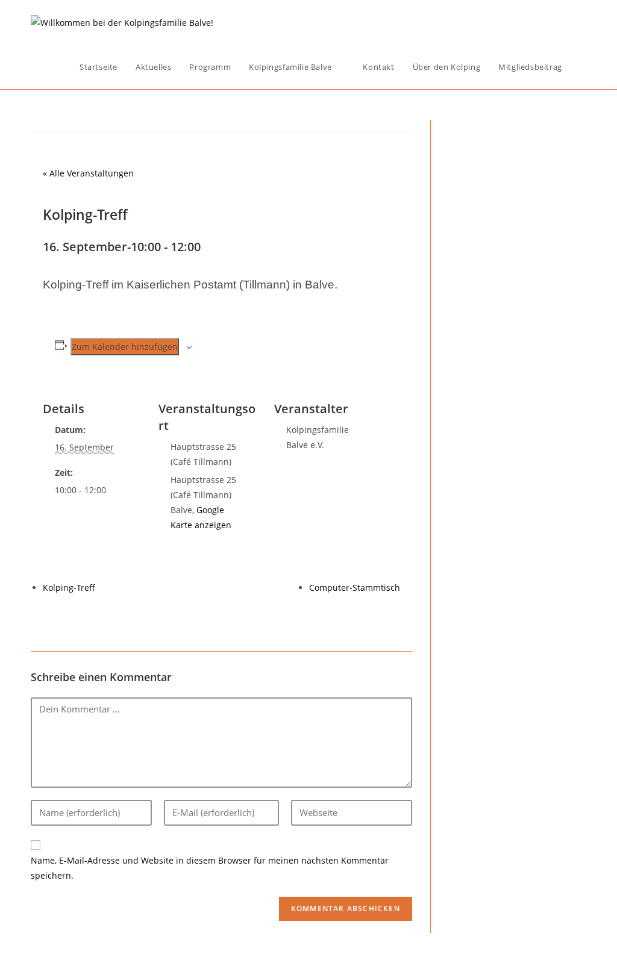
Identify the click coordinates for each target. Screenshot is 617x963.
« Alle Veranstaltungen (88, 173)
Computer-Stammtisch (354, 587)
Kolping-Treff (69, 587)
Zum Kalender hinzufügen (125, 346)
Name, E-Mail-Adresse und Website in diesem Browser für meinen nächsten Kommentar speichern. (210, 868)
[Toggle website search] (583, 67)
